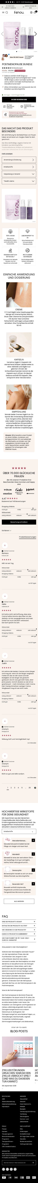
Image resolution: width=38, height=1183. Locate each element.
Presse (4, 1129)
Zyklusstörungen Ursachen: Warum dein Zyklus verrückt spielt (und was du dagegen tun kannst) (16, 1076)
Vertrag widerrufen (26, 1144)
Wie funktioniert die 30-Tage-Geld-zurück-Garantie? (15, 939)
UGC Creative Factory (9, 1146)
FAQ (21, 1129)
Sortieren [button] (6, 530)
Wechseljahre (24, 1116)
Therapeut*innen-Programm (7, 1143)
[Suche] (6, 12)
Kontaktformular (25, 1134)
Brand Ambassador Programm (8, 1138)
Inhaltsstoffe (8, 167)
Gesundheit (23, 1099)
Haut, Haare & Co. (25, 1104)
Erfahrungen (24, 1131)
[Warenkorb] (35, 12)
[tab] (27, 537)
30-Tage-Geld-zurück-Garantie (27, 1138)
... (2, 1088)
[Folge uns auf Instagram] (7, 1169)
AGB (3, 1099)
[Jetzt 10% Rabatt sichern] (33, 1162)
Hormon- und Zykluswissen (24, 1120)
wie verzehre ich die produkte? (14, 930)
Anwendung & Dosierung (12, 160)
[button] (35, 34)
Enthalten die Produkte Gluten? (14, 926)
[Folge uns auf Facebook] (3, 1169)
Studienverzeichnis (26, 1141)
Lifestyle (22, 1106)
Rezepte (22, 1109)
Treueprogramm (7, 1134)
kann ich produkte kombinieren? (14, 934)
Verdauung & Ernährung (27, 1111)
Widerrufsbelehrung (8, 1101)
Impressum (5, 1106)
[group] (19, 498)
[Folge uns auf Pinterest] (11, 1169)
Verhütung (23, 1114)
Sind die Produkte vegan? (12, 922)
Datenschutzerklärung (9, 1104)
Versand (12, 72)
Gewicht (22, 1101)
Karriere (4, 1131)
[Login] (31, 12)
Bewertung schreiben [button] (19, 522)
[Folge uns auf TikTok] (15, 1169)
